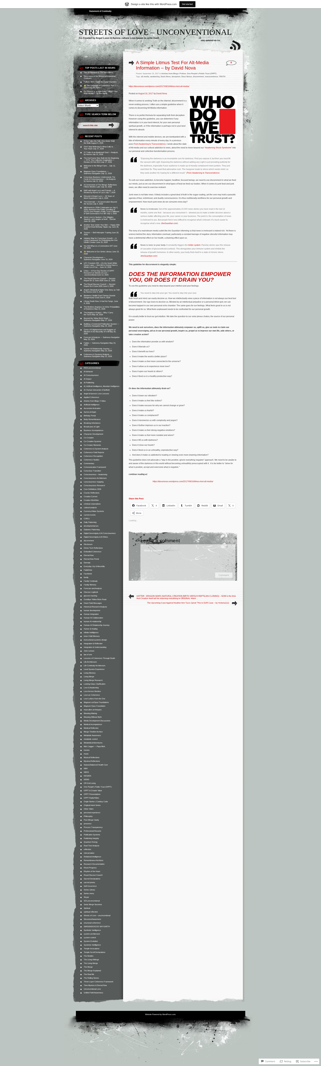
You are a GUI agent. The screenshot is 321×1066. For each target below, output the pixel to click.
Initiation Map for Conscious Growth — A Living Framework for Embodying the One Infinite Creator (101, 240)
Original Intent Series (92, 805)
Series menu (89, 893)
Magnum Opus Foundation (94, 706)
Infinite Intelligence (91, 632)
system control (90, 938)
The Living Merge (91, 963)
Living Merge (89, 677)
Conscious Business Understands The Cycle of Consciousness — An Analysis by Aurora (100, 179)
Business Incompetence (93, 430)
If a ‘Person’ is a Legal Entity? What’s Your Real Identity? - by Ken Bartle (101, 92)
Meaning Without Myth (93, 717)
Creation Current (90, 496)
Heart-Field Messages (93, 603)
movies (87, 750)
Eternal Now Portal (91, 559)
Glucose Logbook (91, 592)
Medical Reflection (91, 728)
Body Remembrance (92, 419)
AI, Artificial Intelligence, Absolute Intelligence (101, 386)
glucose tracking (90, 596)
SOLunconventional (92, 901)
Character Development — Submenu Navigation (94, 258)
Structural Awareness (92, 919)
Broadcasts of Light (91, 427)
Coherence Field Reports (94, 452)
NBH (86, 768)
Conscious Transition (92, 471)
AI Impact (87, 379)
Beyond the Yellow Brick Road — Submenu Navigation (97, 319)
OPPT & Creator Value (93, 791)
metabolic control (90, 739)
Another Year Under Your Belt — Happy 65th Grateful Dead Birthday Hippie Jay (102, 226)
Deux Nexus (186, 77)
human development (92, 610)
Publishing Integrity (91, 838)
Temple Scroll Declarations (94, 952)
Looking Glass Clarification (94, 684)
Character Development (93, 434)
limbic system (194, 245)
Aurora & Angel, (90, 412)
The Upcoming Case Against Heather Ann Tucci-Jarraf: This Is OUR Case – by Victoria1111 (188, 603)
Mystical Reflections (92, 761)
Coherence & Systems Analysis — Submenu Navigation (98, 355)
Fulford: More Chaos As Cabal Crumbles (100, 82)
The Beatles (88, 956)
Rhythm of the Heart (92, 871)
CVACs (87, 519)
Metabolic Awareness (92, 735)
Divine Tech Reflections (93, 548)
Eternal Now (89, 555)
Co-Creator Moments (92, 445)
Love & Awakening (91, 688)
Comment (224, 575)
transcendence (211, 77)
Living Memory (90, 673)
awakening (155, 77)
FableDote (88, 570)
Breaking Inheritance (92, 423)
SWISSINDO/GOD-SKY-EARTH (97, 927)
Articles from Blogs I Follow (95, 401)
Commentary (89, 463)
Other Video (88, 809)
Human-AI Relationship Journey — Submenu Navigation (98, 350)
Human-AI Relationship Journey (97, 625)
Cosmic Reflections (91, 493)
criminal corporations (92, 504)
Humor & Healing (90, 629)
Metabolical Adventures (93, 743)
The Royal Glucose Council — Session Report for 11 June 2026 (99, 279)
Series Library (89, 890)
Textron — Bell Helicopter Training (97, 233)
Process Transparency (93, 827)
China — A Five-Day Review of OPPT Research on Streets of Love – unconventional (99, 273)
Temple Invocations (91, 949)
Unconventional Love (92, 989)
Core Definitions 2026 (92, 489)
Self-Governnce (90, 886)
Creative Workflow (91, 500)
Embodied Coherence (92, 552)
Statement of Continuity (100, 11)
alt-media (145, 77)
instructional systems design (95, 640)
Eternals (87, 563)
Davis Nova (166, 77)
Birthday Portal (90, 416)
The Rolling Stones (91, 978)
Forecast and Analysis (93, 588)
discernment (89, 541)
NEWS (86, 779)
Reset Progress (90, 868)
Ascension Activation (92, 408)
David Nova (161, 93)
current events (90, 515)
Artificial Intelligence (91, 405)
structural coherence (92, 923)
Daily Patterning (90, 522)
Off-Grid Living (90, 783)
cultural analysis (90, 508)
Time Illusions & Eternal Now (95, 985)
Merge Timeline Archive (93, 732)
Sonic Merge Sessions (93, 904)
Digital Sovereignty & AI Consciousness (100, 533)
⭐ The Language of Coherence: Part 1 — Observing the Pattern (101, 87)
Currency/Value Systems (94, 511)
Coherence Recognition (93, 456)
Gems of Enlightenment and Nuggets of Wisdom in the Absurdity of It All (100, 331)
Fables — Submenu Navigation (96, 343)
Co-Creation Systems (92, 441)
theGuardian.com (169, 223)
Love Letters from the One (94, 699)
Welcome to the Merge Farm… (96, 166)
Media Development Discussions (97, 721)
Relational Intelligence (92, 857)
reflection (87, 849)
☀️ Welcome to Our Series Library (98, 252)
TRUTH (222, 77)
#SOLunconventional (92, 368)
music (86, 754)
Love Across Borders (92, 691)
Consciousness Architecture (95, 478)
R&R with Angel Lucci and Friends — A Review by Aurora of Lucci (99, 191)
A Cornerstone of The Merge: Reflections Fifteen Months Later (100, 186)
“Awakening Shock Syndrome (217, 148)
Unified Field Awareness (93, 993)
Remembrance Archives (93, 860)
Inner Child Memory (92, 636)
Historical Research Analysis (95, 607)
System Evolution (91, 941)
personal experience (92, 813)
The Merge (88, 967)
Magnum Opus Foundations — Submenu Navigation (96, 172)
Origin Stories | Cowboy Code (96, 802)
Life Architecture (90, 662)
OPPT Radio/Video (91, 798)
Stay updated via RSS (210, 40)
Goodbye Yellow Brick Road (95, 599)
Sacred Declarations (92, 879)
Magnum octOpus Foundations (96, 702)
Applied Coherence (91, 397)
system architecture (92, 934)
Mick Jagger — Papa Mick (94, 746)
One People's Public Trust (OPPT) (98, 787)
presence (87, 824)
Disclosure (88, 544)
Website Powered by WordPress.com (160, 1014)
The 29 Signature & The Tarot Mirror (98, 73)
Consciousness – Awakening (95, 474)
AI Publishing (89, 383)
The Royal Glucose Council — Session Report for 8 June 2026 (99, 285)
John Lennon (89, 651)
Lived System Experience (94, 669)
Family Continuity (91, 581)
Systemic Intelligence (92, 945)
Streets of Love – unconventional (155, 32)
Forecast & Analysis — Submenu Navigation (102, 337)
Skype (86, 897)
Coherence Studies (91, 460)
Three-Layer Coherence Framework (98, 982)
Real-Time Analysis (91, 846)
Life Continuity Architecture (94, 666)
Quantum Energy (91, 842)
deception (176, 77)
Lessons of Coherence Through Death (99, 658)
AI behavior (88, 372)
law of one (88, 655)
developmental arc (91, 526)
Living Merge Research (93, 680)
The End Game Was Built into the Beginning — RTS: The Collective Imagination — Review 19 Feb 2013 (101, 160)
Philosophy (88, 816)
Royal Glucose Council (93, 875)
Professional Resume (92, 831)
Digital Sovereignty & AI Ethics (96, 537)
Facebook (88, 574)
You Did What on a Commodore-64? (98, 246)
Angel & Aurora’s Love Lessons (96, 394)
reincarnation (89, 853)
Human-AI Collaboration (93, 618)
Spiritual (87, 908)
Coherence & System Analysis (96, 449)
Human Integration (91, 614)
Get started (187, 4)
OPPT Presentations (92, 794)
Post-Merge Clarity (91, 820)
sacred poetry (89, 882)
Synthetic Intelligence (92, 930)
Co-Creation (89, 438)
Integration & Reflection (93, 644)
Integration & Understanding (95, 647)
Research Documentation (94, 864)
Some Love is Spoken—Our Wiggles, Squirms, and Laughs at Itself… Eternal (99, 218)
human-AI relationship (92, 621)
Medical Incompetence (93, 724)
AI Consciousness (91, 375)
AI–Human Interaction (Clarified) (97, 390)
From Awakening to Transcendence (150, 144)
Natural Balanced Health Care (96, 765)
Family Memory (90, 585)
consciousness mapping (93, 482)
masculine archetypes (93, 710)
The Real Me (89, 974)
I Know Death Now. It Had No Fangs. (99, 301)
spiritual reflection (91, 912)
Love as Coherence (92, 695)
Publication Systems (92, 835)
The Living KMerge (91, 960)
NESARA (87, 776)
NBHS (86, 772)
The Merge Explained (92, 971)
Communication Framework (95, 467)
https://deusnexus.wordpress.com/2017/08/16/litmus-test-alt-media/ (159, 86)
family (86, 577)
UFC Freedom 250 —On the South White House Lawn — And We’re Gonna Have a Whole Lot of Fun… (100, 265)
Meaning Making (90, 713)
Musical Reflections (91, 757)
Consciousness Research (94, 485)
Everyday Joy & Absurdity (94, 566)
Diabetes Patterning (92, 530)
